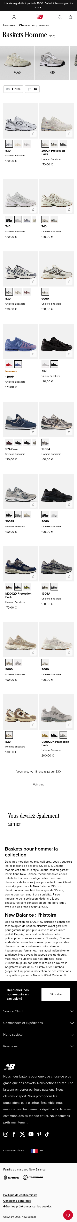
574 (49, 866)
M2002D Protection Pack (18, 595)
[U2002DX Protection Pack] (69, 724)
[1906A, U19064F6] (54, 587)
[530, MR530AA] (18, 144)
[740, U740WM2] (18, 220)
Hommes (9, 25)
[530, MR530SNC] (9, 735)
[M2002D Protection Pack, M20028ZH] (27, 587)
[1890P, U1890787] (18, 364)
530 (8, 150)
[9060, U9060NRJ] (54, 515)
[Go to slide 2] (38, 8)
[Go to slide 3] (41, 8)
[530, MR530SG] (9, 144)
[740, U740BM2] (9, 220)
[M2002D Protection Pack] (33, 576)
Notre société (13, 1035)
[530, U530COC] (9, 292)
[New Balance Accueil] (39, 17)
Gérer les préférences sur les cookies (27, 1206)
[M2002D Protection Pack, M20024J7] (9, 587)
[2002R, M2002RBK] (9, 515)
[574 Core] (33, 432)
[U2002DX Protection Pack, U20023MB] (54, 735)
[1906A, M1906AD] (45, 443)
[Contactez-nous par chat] (68, 1215)
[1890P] (33, 354)
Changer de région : (14, 1150)
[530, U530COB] (18, 292)
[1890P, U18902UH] (9, 364)
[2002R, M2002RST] (18, 515)
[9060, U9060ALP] (45, 292)
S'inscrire (56, 994)
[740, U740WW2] (45, 364)
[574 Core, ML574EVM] (9, 443)
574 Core (11, 449)
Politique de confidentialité (20, 1195)
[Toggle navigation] (5, 17)
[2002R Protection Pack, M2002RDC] (45, 144)
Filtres (15, 89)
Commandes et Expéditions (23, 1023)
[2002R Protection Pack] (69, 133)
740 (7, 226)
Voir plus (38, 784)
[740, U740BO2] (54, 364)
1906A (45, 449)
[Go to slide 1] (36, 8)
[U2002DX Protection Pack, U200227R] (63, 735)
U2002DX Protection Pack (55, 743)
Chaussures (27, 25)
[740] (33, 209)
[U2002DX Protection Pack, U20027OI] (45, 735)
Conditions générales (17, 1201)
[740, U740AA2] (54, 220)
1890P (9, 376)
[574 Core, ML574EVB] (18, 443)
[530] (33, 133)
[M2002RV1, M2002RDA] (54, 144)
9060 (45, 298)
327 (41, 866)
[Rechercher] (59, 17)
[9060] (69, 281)
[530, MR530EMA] (27, 144)
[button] (14, 17)
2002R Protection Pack (53, 152)
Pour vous (10, 1046)
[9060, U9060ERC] (9, 663)
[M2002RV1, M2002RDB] (63, 144)
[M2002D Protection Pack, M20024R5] (18, 587)
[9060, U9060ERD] (18, 663)
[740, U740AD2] (45, 220)
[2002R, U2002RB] (27, 515)
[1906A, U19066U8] (45, 587)
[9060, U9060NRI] (45, 515)
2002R (9, 521)
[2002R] (33, 504)
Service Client (13, 1011)
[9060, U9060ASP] (45, 663)
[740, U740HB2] (27, 220)
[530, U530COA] (27, 292)
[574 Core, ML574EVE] (27, 443)
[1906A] (69, 432)
